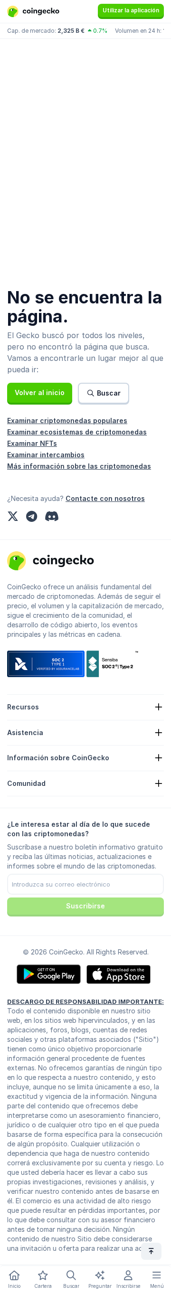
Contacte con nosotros (105, 498)
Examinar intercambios (46, 455)
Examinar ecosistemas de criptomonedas (77, 432)
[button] (39, 393)
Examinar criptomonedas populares (67, 420)
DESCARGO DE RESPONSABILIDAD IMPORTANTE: (85, 1001)
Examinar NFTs (32, 443)
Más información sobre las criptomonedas (79, 466)
